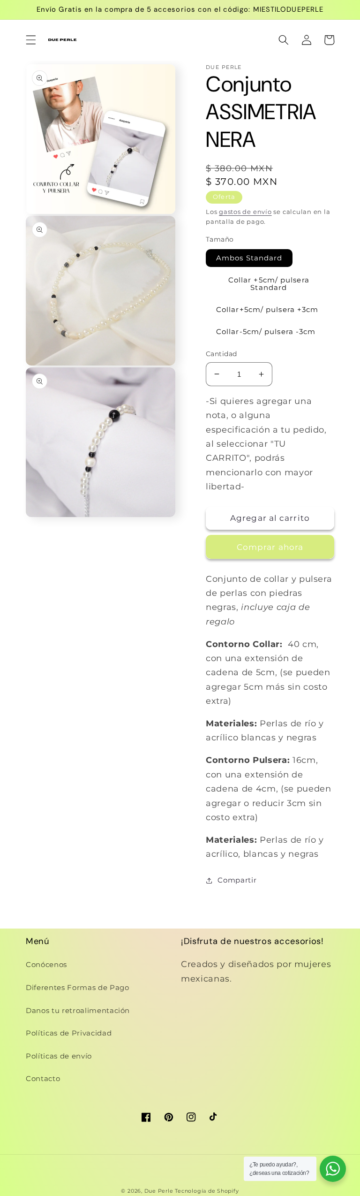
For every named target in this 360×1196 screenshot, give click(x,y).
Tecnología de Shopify (207, 1191)
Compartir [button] (237, 880)
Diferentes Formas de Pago (77, 987)
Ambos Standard (249, 257)
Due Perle (158, 1191)
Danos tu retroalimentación (78, 1010)
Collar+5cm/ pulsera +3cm (267, 309)
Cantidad (221, 354)
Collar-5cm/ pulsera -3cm (265, 331)
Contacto (43, 1078)
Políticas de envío (59, 1055)
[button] (31, 40)
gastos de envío (245, 211)
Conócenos (46, 964)
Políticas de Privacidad (69, 1032)
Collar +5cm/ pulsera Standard (268, 283)
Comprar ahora (270, 547)
